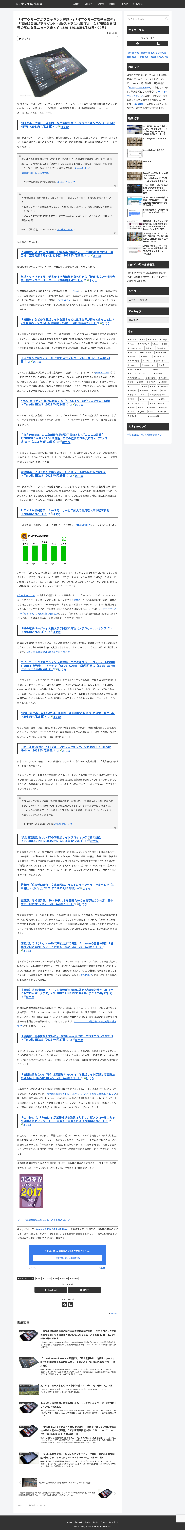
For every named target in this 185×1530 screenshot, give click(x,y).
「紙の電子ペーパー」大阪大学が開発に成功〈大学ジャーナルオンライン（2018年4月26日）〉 (66, 630)
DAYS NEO (63, 300)
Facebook (132, 52)
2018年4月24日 (64, 229)
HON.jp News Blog (138, 87)
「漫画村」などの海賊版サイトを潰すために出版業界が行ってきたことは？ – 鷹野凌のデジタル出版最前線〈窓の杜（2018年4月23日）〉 (68, 321)
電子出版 (65, 1278)
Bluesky (160, 52)
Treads (130, 56)
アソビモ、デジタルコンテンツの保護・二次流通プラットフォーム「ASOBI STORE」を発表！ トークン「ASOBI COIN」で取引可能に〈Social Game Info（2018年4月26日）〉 (68, 665)
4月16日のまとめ (26, 595)
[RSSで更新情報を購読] (70, 1304)
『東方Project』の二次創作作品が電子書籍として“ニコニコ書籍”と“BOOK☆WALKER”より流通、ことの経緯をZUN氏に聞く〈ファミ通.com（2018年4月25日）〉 (64, 438)
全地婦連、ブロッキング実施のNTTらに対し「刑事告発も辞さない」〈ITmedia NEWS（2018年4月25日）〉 (63, 473)
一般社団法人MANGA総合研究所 (143, 434)
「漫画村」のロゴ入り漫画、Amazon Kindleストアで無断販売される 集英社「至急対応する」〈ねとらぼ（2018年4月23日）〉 (67, 253)
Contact (78, 1522)
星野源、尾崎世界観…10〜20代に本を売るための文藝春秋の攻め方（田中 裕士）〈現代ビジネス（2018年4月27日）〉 (67, 902)
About (69, 1522)
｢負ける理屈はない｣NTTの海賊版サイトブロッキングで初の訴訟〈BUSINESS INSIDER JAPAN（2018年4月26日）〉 (61, 839)
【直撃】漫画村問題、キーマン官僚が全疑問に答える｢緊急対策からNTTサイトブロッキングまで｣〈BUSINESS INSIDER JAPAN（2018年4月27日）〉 (67, 991)
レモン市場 (84, 975)
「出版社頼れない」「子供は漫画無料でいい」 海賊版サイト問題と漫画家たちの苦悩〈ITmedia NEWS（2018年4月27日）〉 (68, 1076)
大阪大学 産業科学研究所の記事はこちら (46, 651)
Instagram (155, 56)
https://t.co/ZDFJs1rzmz (34, 172)
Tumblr (142, 56)
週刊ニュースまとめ (26, 1278)
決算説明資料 (81, 524)
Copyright (113, 1522)
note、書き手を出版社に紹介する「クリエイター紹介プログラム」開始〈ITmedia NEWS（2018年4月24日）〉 (65, 402)
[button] (166, 18)
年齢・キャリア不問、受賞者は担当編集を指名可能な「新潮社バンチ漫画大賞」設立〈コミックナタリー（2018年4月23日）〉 (68, 278)
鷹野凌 (103, 1268)
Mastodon (146, 52)
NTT (39, 1278)
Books (95, 1522)
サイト (72, 291)
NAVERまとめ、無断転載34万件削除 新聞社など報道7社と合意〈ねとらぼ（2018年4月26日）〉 (68, 714)
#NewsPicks (81, 168)
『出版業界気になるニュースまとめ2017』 (45, 1219)
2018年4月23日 (64, 181)
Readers (138, 103)
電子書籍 (75, 1278)
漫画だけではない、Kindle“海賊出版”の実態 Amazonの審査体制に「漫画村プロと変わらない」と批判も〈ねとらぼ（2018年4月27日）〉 (67, 945)
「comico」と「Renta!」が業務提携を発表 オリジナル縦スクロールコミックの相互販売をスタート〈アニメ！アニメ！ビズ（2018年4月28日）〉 (68, 1119)
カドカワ (48, 1278)
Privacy (104, 1522)
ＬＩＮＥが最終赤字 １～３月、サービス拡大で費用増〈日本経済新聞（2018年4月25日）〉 (65, 512)
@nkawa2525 (102, 372)
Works (87, 1522)
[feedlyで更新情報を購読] (64, 1304)
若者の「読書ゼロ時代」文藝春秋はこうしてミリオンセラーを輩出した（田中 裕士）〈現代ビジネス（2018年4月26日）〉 (68, 886)
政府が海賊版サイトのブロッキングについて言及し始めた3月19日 (80, 1093)
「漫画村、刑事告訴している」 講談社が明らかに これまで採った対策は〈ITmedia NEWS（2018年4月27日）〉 (67, 1038)
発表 (76, 599)
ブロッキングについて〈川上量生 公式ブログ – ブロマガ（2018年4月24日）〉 (65, 359)
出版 (56, 1278)
